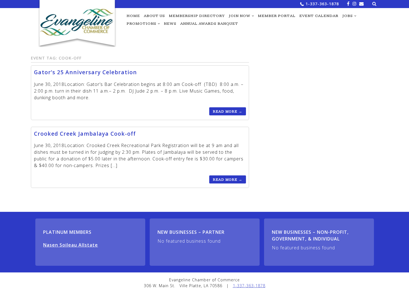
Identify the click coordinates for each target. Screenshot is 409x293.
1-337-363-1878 (322, 3)
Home (133, 16)
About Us (154, 16)
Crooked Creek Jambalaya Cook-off (85, 133)
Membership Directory (197, 16)
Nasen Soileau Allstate (70, 245)
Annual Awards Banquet (209, 24)
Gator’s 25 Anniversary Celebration (85, 72)
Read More (227, 111)
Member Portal (276, 16)
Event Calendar (318, 16)
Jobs (347, 16)
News (170, 24)
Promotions (141, 24)
